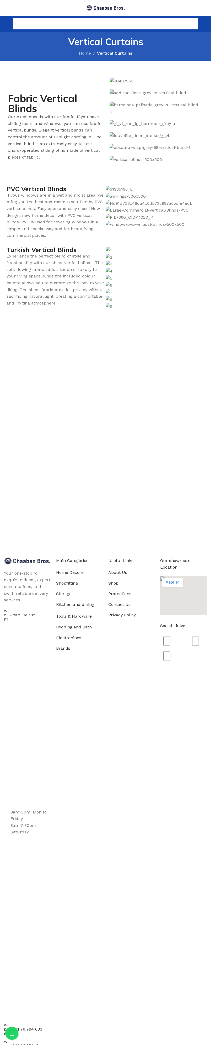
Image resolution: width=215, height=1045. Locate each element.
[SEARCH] (192, 23)
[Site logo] (105, 7)
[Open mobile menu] (6, 24)
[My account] (205, 24)
